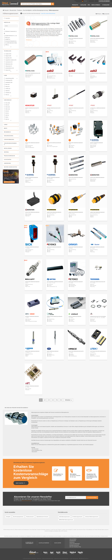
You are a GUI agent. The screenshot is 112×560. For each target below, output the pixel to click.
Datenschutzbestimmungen (26, 500)
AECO (7, 37)
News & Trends (95, 4)
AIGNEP (7, 39)
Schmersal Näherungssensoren (91, 516)
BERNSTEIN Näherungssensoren (66, 519)
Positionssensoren (30, 516)
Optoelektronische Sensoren (42, 516)
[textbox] (36, 4)
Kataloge (83, 4)
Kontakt (33, 227)
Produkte (75, 4)
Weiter (68, 400)
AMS (7, 44)
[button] (11, 22)
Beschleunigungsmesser (18, 516)
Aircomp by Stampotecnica (11, 41)
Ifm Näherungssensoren (77, 516)
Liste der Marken (72, 539)
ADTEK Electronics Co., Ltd (11, 35)
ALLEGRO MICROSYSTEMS (11, 43)
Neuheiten (7, 18)
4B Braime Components (11, 31)
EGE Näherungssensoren (64, 516)
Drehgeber (8, 516)
